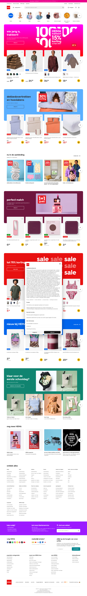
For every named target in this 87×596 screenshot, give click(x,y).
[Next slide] (80, 61)
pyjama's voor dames (35, 480)
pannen (20, 495)
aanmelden (76, 549)
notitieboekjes (9, 495)
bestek (20, 489)
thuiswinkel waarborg (73, 582)
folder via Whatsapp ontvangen (35, 562)
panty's (32, 478)
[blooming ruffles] (71, 406)
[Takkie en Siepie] (15, 406)
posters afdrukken (71, 491)
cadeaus (33, 493)
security (32, 582)
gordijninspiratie (10, 506)
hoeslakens (58, 473)
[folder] (15, 442)
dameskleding (34, 471)
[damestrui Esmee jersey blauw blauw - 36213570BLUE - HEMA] (48, 74)
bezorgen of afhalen (12, 529)
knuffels (57, 498)
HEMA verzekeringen (33, 572)
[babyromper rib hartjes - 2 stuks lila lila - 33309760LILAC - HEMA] (67, 74)
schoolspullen (9, 488)
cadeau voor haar (34, 495)
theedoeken (21, 491)
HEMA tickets (31, 570)
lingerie (32, 475)
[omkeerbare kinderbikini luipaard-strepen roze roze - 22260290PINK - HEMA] (64, 302)
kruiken (45, 493)
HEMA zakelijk (54, 565)
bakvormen (21, 498)
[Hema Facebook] (8, 542)
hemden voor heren (47, 481)
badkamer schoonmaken (24, 508)
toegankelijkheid (39, 582)
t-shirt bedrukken (71, 498)
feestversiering (34, 489)
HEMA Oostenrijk (75, 562)
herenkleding (46, 471)
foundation (46, 489)
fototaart (69, 475)
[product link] (15, 61)
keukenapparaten (22, 493)
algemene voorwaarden (49, 582)
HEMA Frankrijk (75, 560)
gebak (69, 471)
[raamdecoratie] (52, 172)
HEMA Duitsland (75, 558)
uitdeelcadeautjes (34, 491)
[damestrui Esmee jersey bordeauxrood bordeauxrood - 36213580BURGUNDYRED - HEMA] (45, 74)
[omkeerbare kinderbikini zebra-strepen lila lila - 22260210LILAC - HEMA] (67, 302)
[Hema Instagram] (15, 542)
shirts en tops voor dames (36, 473)
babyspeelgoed (59, 489)
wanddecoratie (71, 495)
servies (20, 488)
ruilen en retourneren (12, 530)
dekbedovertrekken (60, 471)
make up (45, 488)
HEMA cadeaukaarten (33, 568)
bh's (32, 476)
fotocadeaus (70, 493)
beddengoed (9, 562)
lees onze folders (32, 560)
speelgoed (33, 498)
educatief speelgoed (60, 491)
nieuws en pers (54, 562)
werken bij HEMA (54, 558)
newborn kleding (10, 480)
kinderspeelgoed (59, 488)
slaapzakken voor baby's (11, 476)
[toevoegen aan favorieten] (22, 52)
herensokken (46, 473)
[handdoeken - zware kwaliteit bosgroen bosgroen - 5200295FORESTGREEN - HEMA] (11, 74)
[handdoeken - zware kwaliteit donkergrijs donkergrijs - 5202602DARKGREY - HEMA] (14, 74)
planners (8, 493)
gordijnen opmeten (23, 504)
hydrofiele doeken (10, 481)
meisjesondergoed (22, 475)
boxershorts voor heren (48, 480)
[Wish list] (76, 7)
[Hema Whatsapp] (12, 542)
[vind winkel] (78, 530)
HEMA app (31, 557)
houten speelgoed (59, 493)
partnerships (53, 572)
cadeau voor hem (34, 496)
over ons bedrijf (54, 557)
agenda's (8, 489)
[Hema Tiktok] (22, 542)
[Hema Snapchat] (17, 542)
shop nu (43, 40)
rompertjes (9, 473)
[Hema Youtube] (24, 542)
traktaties (69, 476)
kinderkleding (21, 471)
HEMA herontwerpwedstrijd (34, 565)
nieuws (30, 575)
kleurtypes (9, 513)
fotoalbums (9, 498)
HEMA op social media (33, 563)
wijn (68, 480)
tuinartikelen (58, 476)
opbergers (58, 478)
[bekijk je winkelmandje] (78, 7)
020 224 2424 (35, 527)
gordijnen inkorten (22, 511)
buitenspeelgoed (59, 495)
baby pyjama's (9, 478)
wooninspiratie (9, 504)
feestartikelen (34, 488)
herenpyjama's (46, 475)
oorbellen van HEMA (11, 508)
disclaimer (27, 582)
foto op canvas (71, 496)
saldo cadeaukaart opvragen (56, 570)
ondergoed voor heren (48, 478)
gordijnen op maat (59, 475)
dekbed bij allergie (22, 513)
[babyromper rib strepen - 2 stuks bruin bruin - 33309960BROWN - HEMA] (64, 74)
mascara (45, 491)
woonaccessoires (59, 480)
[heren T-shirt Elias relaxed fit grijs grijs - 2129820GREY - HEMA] (8, 302)
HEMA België (74, 557)
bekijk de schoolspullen (43, 384)
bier (68, 481)
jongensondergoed (23, 480)
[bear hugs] (52, 406)
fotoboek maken (71, 488)
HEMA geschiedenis (55, 563)
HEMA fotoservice (32, 567)
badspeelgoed (59, 496)
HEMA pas (31, 558)
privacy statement (19, 582)
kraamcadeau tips (10, 515)
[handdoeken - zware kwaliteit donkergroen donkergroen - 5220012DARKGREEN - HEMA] (17, 74)
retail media (53, 573)
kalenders (9, 491)
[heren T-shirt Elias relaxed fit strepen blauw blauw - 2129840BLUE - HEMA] (11, 302)
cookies (57, 582)
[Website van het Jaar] (71, 442)
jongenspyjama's (22, 481)
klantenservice (54, 567)
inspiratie (31, 573)
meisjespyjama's (22, 476)
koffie (69, 478)
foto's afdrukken (71, 489)
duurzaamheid (54, 560)
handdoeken (9, 565)
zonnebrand (46, 495)
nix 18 (62, 582)
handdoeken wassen (23, 509)
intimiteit (45, 498)
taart (69, 473)
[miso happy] (34, 406)
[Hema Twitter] (10, 542)
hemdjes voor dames (35, 481)
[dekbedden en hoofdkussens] (15, 172)
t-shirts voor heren (47, 476)
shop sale (15, 269)
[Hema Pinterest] (19, 542)
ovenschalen (21, 496)
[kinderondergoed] (34, 172)
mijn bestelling (11, 527)
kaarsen (57, 481)
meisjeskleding (22, 473)
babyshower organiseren (11, 511)
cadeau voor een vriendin (12, 509)
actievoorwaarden (54, 568)
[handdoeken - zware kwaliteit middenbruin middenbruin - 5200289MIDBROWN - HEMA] (8, 74)
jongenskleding (22, 478)
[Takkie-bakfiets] (52, 442)
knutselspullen (9, 496)
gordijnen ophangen (23, 506)
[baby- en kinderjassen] (71, 172)
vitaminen (45, 496)
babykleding (9, 471)
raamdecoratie (9, 567)
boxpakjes (9, 475)
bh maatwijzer (22, 515)
